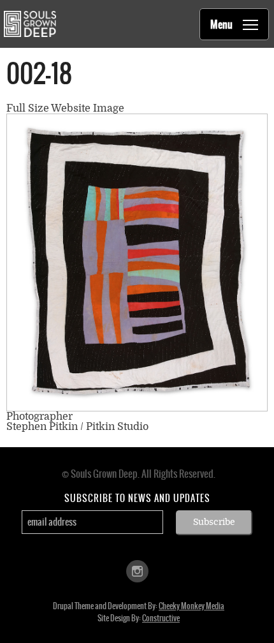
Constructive (161, 618)
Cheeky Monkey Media (191, 606)
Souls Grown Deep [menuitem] (29, 24)
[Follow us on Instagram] (137, 570)
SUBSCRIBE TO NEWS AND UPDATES (137, 498)
